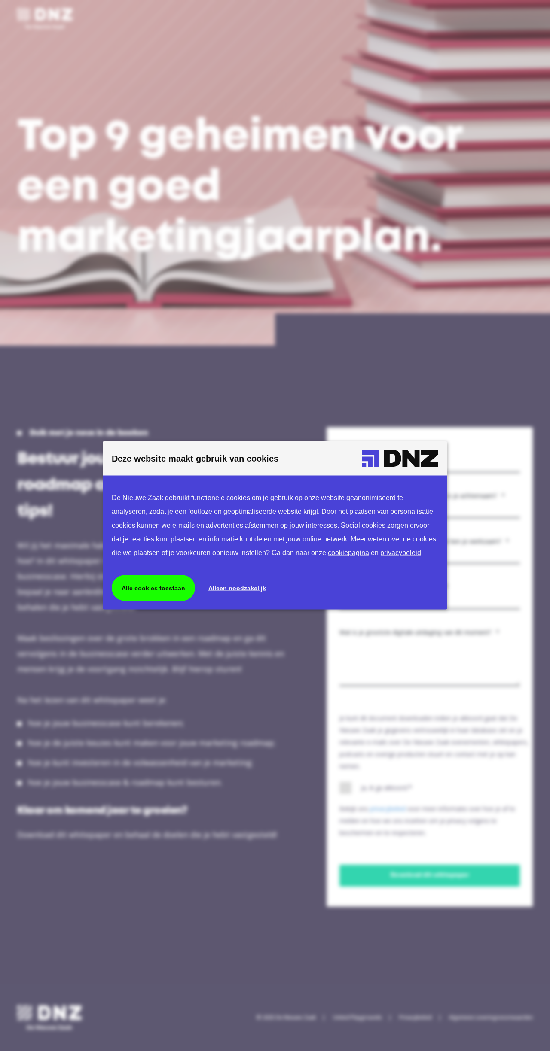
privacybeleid (400, 552)
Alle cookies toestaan (153, 588)
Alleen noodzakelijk (237, 588)
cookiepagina (348, 552)
